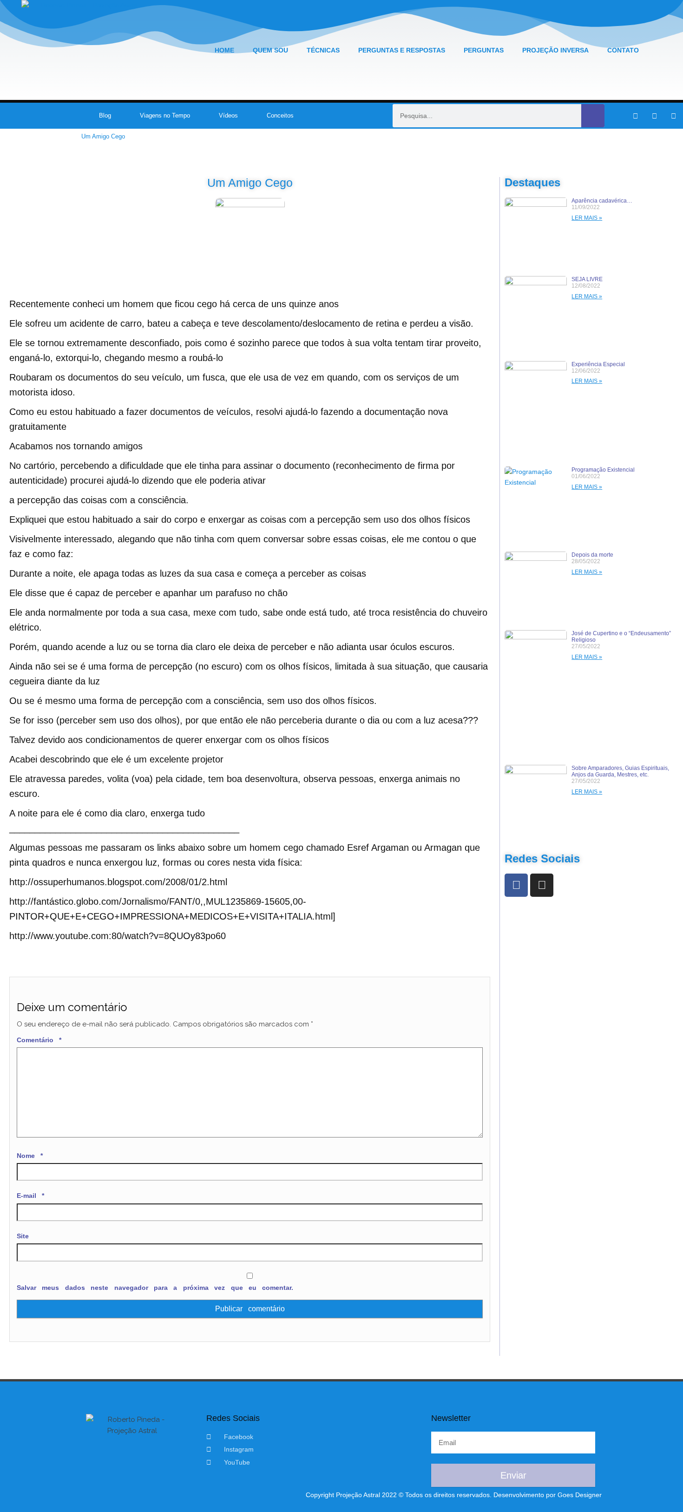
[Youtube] (674, 116)
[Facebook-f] (636, 116)
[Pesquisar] (592, 115)
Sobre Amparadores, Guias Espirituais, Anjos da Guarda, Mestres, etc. (620, 771)
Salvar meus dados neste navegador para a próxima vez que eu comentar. (155, 1287)
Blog (105, 115)
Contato (623, 50)
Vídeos (228, 115)
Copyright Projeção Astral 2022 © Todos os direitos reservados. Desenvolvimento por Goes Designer (454, 1495)
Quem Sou (270, 50)
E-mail (30, 1195)
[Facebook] (516, 885)
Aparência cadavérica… (601, 200)
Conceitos (280, 115)
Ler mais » (586, 218)
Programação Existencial (603, 470)
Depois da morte (592, 555)
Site (23, 1236)
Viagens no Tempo (165, 115)
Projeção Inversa (555, 50)
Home (224, 50)
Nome (30, 1155)
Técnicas (323, 50)
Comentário (39, 1040)
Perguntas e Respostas (401, 50)
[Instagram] (655, 116)
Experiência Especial (598, 364)
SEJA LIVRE (587, 279)
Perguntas (484, 50)
